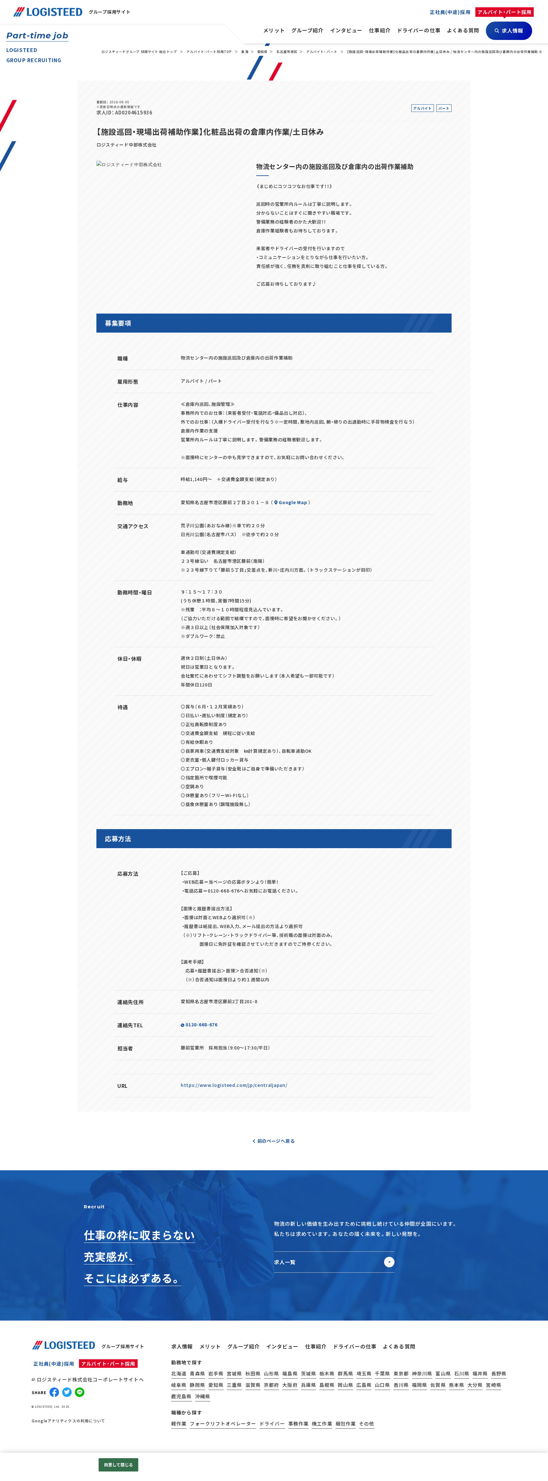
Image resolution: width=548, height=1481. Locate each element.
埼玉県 (364, 1373)
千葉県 (382, 1373)
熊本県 (456, 1384)
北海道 (178, 1373)
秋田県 (253, 1373)
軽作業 (178, 1423)
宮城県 (234, 1373)
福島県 (289, 1373)
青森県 (197, 1373)
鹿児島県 (181, 1396)
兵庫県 (308, 1384)
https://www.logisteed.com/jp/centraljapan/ (234, 1085)
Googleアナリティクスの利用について (69, 1421)
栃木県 (327, 1373)
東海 (244, 51)
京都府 (271, 1384)
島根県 (327, 1384)
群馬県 (345, 1373)
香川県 (401, 1384)
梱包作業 (346, 1423)
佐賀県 (438, 1384)
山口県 (382, 1384)
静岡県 (197, 1384)
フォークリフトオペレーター (223, 1423)
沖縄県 (202, 1396)
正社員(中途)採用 (54, 1363)
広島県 (364, 1384)
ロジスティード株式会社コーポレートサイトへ (90, 1379)
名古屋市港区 (287, 51)
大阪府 (289, 1384)
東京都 (401, 1373)
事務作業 (298, 1423)
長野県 (498, 1373)
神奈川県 (422, 1373)
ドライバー (272, 1423)
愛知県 (262, 51)
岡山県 (345, 1384)
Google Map (293, 502)
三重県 (234, 1384)
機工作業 (322, 1423)
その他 (366, 1423)
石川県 (461, 1373)
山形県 (271, 1373)
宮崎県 (493, 1384)
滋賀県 (253, 1384)
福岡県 (419, 1384)
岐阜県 (178, 1384)
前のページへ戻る (276, 1141)
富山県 (443, 1373)
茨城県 (308, 1373)
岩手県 (216, 1373)
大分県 (475, 1384)
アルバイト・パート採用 (108, 1363)
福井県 (480, 1373)
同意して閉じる (118, 1465)
